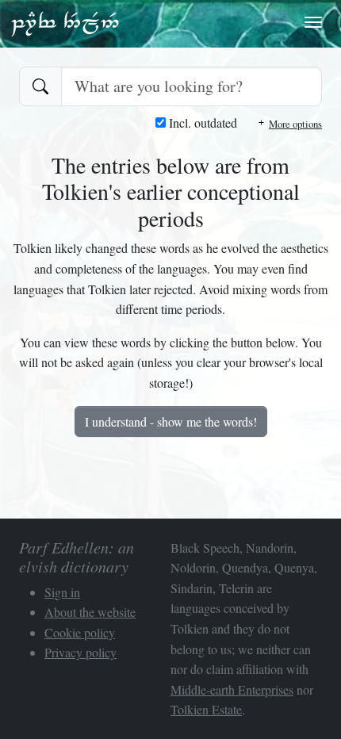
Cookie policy (79, 632)
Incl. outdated (201, 122)
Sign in (62, 592)
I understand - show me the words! (171, 421)
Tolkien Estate (206, 709)
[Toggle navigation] (313, 22)
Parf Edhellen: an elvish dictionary (65, 23)
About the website (90, 611)
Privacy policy (80, 652)
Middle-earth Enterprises (231, 689)
